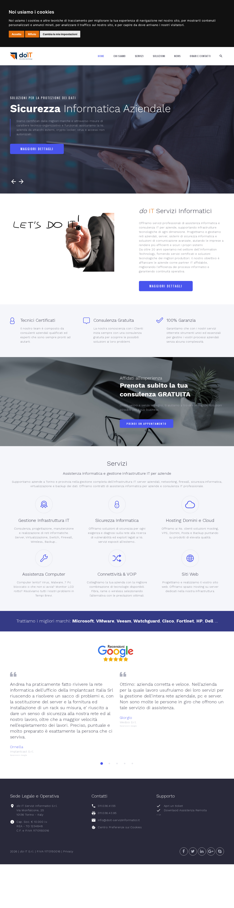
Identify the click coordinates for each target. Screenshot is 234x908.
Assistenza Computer (43, 574)
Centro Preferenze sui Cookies (120, 827)
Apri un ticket (173, 806)
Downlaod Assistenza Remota (185, 810)
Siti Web (190, 574)
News (177, 56)
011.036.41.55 (107, 806)
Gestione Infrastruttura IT (43, 520)
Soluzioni (159, 56)
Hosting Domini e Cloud (190, 520)
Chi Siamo (120, 56)
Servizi (139, 56)
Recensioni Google (18, 755)
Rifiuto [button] (32, 34)
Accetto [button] (16, 34)
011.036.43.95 (107, 813)
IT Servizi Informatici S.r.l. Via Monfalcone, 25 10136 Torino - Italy (36, 810)
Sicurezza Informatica (117, 520)
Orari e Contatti (200, 56)
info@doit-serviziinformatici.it (119, 820)
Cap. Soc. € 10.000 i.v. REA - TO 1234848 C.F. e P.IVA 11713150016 (32, 826)
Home (101, 56)
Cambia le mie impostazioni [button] (60, 34)
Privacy (68, 851)
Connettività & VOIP (116, 574)
